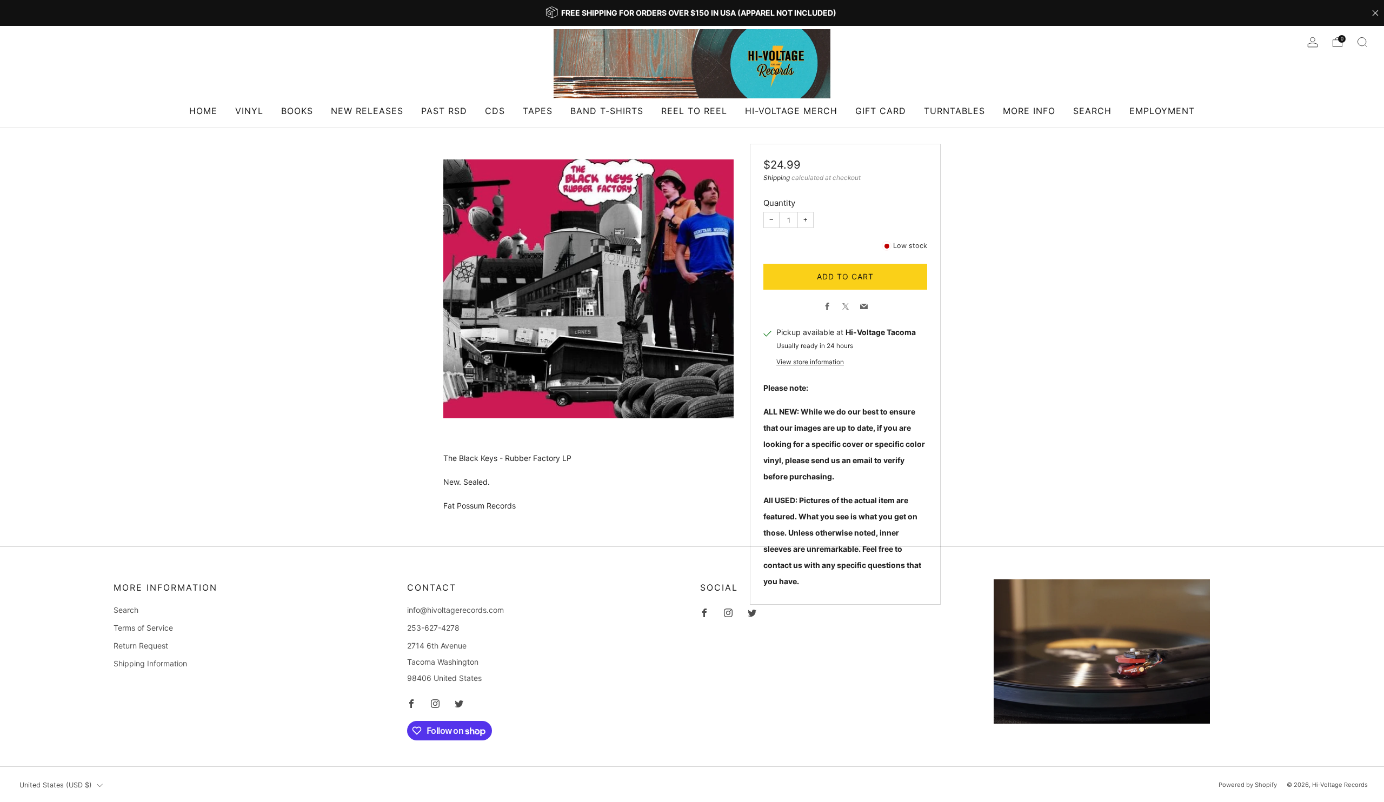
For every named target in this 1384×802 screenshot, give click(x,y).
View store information (810, 362)
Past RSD (444, 110)
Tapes (538, 110)
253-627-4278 (433, 627)
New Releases (367, 110)
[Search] (1362, 42)
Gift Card (880, 110)
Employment (1162, 110)
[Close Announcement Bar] (1375, 13)
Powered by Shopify (1248, 784)
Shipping (776, 177)
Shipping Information (150, 663)
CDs (495, 110)
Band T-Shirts (606, 110)
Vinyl (249, 110)
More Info (1029, 110)
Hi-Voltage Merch (791, 110)
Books (297, 110)
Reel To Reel (694, 110)
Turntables (954, 110)
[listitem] (692, 13)
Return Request (141, 645)
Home (203, 110)
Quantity (779, 203)
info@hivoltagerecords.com (455, 609)
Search (1092, 110)
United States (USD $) (55, 785)
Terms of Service (143, 627)
